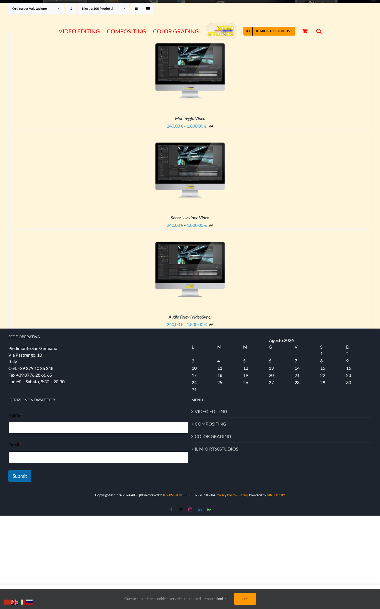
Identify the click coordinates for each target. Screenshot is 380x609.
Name (15, 414)
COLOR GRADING (213, 436)
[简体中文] (7, 601)
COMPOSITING (210, 423)
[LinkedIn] (200, 509)
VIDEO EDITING (211, 411)
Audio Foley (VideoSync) (190, 316)
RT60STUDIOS (174, 495)
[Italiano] (22, 601)
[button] (315, 31)
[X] (181, 509)
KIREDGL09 (276, 495)
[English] (15, 601)
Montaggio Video (190, 118)
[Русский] (29, 601)
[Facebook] (171, 509)
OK (245, 598)
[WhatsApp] (209, 509)
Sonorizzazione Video (190, 217)
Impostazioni (213, 598)
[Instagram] (190, 509)
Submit (20, 476)
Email (14, 444)
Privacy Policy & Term (231, 495)
